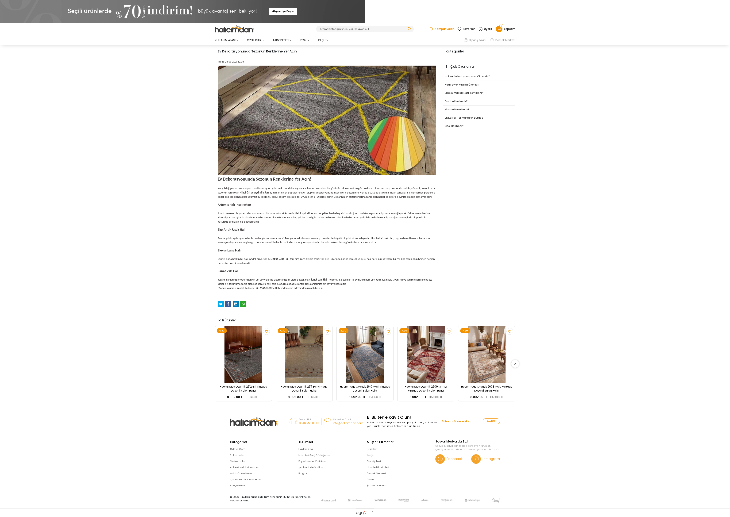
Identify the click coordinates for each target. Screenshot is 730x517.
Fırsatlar (372, 449)
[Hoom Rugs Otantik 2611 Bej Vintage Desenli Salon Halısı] (304, 354)
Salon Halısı (237, 455)
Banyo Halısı (237, 485)
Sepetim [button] (508, 28)
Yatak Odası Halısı (241, 473)
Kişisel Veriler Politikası (312, 461)
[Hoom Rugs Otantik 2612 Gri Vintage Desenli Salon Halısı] (243, 354)
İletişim (371, 455)
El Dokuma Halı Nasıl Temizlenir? (464, 93)
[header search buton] (409, 28)
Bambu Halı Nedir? (456, 101)
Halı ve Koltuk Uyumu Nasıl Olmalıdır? (467, 76)
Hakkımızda (305, 449)
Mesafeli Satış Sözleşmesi (314, 455)
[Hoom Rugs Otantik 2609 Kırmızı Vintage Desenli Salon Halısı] (426, 354)
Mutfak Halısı (237, 461)
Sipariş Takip (374, 461)
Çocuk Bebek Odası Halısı (246, 479)
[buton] (182, 11)
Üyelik (488, 29)
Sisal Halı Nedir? (454, 126)
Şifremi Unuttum (376, 485)
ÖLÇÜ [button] (321, 40)
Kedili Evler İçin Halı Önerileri (462, 84)
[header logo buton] (234, 29)
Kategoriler (238, 442)
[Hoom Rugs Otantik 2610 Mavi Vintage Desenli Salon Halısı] (365, 354)
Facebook (455, 459)
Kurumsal (305, 442)
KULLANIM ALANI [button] (225, 40)
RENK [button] (303, 40)
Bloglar (302, 473)
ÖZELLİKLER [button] (254, 40)
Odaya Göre (237, 449)
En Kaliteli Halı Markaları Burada (464, 118)
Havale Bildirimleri (378, 467)
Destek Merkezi (505, 40)
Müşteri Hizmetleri (380, 442)
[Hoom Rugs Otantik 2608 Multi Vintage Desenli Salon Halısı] (486, 354)
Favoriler (469, 29)
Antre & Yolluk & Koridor (244, 467)
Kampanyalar (444, 29)
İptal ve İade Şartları (310, 467)
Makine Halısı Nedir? (457, 109)
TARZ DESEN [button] (281, 40)
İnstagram (491, 459)
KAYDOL (491, 421)
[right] (515, 364)
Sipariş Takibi (477, 40)
